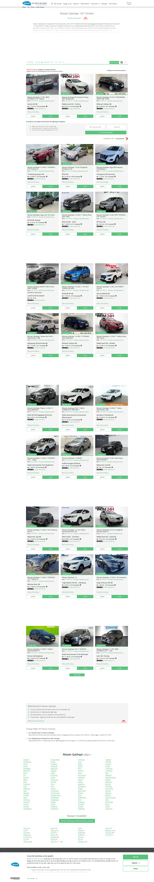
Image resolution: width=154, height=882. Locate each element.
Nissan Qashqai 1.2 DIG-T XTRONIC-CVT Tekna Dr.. (41, 578)
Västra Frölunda (110, 797)
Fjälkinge (26, 793)
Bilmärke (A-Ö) (48, 62)
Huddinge (54, 764)
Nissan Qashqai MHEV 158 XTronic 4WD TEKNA (40, 287)
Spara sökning (114, 62)
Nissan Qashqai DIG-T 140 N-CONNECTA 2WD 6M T (73, 409)
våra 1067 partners (37, 859)
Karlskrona (54, 780)
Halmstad (26, 802)
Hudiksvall (54, 766)
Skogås (80, 788)
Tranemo (108, 764)
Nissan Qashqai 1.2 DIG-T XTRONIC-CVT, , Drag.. (41, 459)
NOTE (53, 842)
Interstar (26, 841)
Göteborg (26, 800)
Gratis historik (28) (109, 226)
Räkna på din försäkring (36, 721)
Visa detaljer (31, 878)
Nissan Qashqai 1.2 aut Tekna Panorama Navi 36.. (73, 531)
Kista (52, 786)
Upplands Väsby (110, 777)
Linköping (81, 759)
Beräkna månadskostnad (46, 101)
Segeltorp (81, 784)
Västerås (108, 795)
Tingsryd (108, 759)
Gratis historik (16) (75, 226)
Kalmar (53, 777)
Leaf (52, 833)
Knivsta (53, 788)
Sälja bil (76, 4)
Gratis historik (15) (109, 587)
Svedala (80, 806)
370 (24, 830)
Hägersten (54, 768)
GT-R (25, 839)
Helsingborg (27, 809)
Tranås (107, 766)
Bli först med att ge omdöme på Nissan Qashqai (77, 821)
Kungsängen (55, 800)
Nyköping (81, 777)
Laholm (53, 804)
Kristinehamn (55, 793)
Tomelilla (108, 762)
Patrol (80, 837)
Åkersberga (109, 802)
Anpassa (134, 863)
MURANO (54, 837)
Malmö (80, 764)
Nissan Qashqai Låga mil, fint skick (41, 215)
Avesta (25, 766)
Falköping (26, 788)
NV (79, 828)
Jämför (33, 116)
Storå (79, 800)
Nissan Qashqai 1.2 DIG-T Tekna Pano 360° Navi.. (111, 337)
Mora (79, 768)
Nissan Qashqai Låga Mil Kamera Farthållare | (110, 168)
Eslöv (25, 786)
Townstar (108, 833)
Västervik (108, 793)
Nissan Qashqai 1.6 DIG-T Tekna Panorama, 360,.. (109, 409)
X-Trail (107, 835)
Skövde (80, 793)
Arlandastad (27, 762)
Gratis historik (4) (40, 300)
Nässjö (80, 780)
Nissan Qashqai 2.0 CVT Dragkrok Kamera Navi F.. (110, 531)
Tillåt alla (135, 857)
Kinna (52, 784)
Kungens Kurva (56, 795)
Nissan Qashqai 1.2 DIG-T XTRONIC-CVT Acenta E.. (41, 168)
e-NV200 (26, 837)
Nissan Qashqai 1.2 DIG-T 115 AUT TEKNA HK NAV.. (75, 287)
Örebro (107, 806)
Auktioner (95, 4)
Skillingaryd (82, 786)
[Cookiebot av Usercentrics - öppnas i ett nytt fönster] (15, 878)
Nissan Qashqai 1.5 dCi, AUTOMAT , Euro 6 (110, 287)
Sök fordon (57, 4)
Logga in (129, 4)
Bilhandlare (85, 4)
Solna (80, 795)
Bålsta (25, 780)
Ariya (25, 833)
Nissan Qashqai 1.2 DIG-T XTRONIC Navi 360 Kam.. (75, 337)
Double (25, 835)
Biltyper (104, 4)
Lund (79, 762)
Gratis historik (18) (75, 108)
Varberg (108, 784)
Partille (80, 782)
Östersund (108, 809)
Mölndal (80, 771)
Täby (106, 773)
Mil (60, 62)
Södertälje (81, 809)
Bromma (26, 777)
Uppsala (108, 780)
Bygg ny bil (67, 4)
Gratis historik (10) (40, 541)
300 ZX (25, 828)
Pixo (79, 839)
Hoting (53, 762)
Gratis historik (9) (109, 179)
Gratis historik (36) (109, 541)
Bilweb (24, 7)
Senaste (38, 62)
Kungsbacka (55, 797)
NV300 (80, 833)
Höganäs (53, 771)
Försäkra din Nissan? (74, 18)
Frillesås (26, 795)
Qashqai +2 (109, 830)
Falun (25, 791)
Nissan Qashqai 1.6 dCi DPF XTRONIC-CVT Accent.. (111, 216)
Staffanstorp (82, 797)
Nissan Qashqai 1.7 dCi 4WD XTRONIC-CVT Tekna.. (38, 98)
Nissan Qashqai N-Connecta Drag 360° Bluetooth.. (75, 98)
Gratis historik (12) (75, 298)
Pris (56, 62)
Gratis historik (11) (40, 108)
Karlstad (53, 782)
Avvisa (136, 868)
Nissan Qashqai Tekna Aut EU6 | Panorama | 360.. (40, 337)
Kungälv (53, 802)
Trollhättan (109, 771)
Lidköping (54, 806)
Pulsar (107, 828)
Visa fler (77, 675)
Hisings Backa (55, 759)
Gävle (25, 797)
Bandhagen (27, 768)
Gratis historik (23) (40, 348)
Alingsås (26, 759)
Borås (25, 773)
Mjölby (80, 766)
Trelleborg (108, 768)
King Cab (54, 830)
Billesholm (26, 771)
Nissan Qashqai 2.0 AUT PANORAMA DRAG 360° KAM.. (111, 98)
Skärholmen (82, 791)
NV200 (80, 830)
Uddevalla (108, 775)
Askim (25, 764)
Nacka (80, 773)
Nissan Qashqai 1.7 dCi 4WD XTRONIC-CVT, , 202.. (107, 650)
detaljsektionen (87, 874)
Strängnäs (81, 802)
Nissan (32, 7)
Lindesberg (54, 809)
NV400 (80, 835)
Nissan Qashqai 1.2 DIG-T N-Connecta (111, 577)
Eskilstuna (26, 784)
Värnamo (108, 791)
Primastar (81, 841)
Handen (26, 804)
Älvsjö (107, 804)
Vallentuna (108, 782)
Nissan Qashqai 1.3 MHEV (72, 458)
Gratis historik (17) (40, 225)
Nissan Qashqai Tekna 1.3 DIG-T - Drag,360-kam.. (40, 409)
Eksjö (25, 782)
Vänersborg (109, 788)
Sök (28, 7)
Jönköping (54, 775)
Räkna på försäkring (33, 112)
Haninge (26, 806)
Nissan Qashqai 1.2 (69, 577)
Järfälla (53, 773)
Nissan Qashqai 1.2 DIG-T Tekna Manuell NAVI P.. (40, 650)
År (63, 62)
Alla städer (113, 4)
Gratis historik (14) (40, 660)
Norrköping (82, 775)
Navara (53, 839)
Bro (24, 775)
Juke (52, 828)
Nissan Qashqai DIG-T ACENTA (74, 649)
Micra (53, 835)
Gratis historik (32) (109, 108)
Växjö (107, 800)
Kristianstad (55, 791)
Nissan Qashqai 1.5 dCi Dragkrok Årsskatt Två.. (74, 168)
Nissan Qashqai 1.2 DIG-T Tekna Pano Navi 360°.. (77, 216)
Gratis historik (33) (75, 179)
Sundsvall (81, 804)
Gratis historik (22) (75, 541)
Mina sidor (129, 2)
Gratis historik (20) (109, 348)
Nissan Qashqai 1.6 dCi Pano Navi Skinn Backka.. (110, 459)
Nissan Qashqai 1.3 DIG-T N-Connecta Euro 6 (42, 531)
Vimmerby (108, 786)
